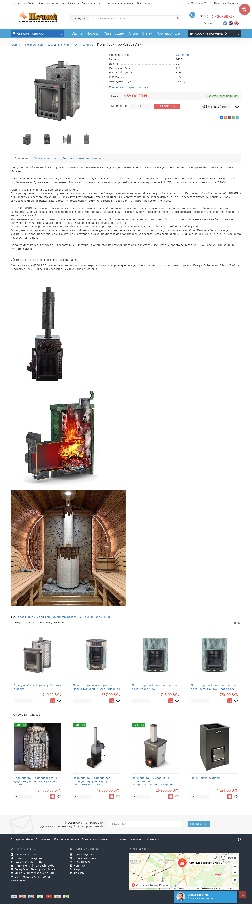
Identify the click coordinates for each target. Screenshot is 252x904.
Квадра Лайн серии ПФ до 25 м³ (88, 617)
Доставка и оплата (51, 3)
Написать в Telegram (28, 858)
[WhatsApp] (233, 117)
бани (48, 617)
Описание (21, 158)
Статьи (147, 33)
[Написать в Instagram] (236, 23)
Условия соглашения (119, 3)
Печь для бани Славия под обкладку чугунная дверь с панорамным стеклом (92, 781)
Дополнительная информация (82, 158)
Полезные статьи (85, 858)
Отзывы (79, 873)
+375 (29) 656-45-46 (28, 862)
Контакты (143, 3)
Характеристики (45, 158)
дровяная (24, 617)
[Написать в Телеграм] (225, 23)
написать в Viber (26, 855)
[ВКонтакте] (221, 117)
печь (35, 617)
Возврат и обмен (24, 3)
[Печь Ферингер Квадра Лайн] (57, 90)
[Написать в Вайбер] (231, 23)
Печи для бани (34, 45)
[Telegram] (237, 117)
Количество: (119, 106)
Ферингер (59, 617)
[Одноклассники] (225, 117)
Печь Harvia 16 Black (205, 778)
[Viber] (229, 117)
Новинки (93, 33)
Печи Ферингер (83, 45)
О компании (43, 839)
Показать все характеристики (128, 87)
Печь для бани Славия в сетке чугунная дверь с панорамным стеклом (35, 781)
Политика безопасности (84, 3)
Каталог (30, 33)
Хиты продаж (114, 33)
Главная (16, 45)
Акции (133, 33)
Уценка (77, 33)
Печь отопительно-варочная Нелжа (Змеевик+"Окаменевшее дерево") (96, 689)
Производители (168, 33)
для (41, 617)
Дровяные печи (58, 45)
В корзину (167, 106)
